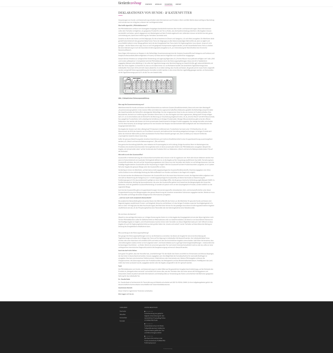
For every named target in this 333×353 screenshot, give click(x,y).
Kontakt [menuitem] (178, 4)
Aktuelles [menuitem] (158, 4)
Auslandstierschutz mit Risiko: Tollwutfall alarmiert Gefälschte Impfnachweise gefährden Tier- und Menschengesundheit (154, 329)
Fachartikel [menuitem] (168, 4)
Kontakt (122, 321)
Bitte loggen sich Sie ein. (126, 294)
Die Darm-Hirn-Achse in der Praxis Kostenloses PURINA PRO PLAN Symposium (154, 340)
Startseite (123, 311)
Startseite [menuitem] (148, 4)
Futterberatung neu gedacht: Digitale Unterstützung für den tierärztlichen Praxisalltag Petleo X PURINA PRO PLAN (154, 316)
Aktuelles (123, 314)
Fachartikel (123, 318)
